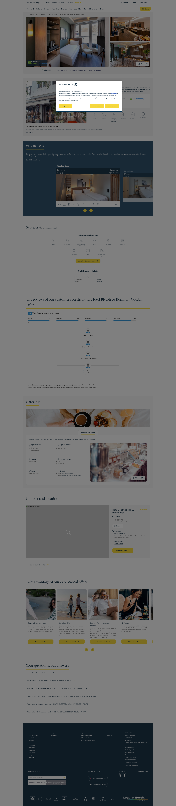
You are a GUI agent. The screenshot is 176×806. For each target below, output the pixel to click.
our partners (114, 93)
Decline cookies (96, 106)
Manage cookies (65, 106)
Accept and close (112, 106)
